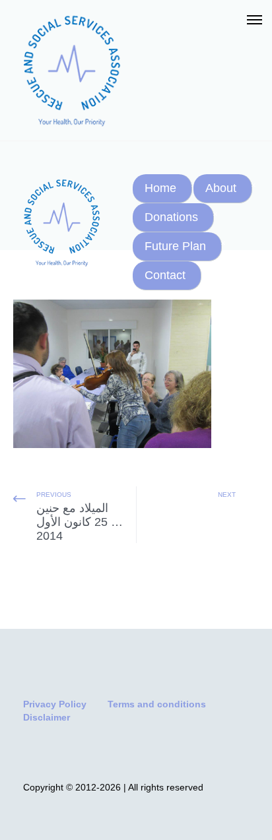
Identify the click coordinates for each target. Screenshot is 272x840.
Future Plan (175, 246)
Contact (165, 275)
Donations (171, 217)
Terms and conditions (157, 704)
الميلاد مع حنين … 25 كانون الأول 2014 (79, 521)
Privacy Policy (54, 704)
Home (160, 188)
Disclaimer (46, 717)
